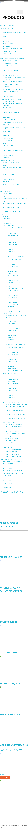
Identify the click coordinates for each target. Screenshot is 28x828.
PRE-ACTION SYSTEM (5, 191)
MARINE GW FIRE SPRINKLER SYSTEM (9, 486)
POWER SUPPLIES (7, 447)
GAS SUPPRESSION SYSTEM (7, 160)
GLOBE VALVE (6, 143)
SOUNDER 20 (11, 278)
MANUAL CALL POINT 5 (13, 240)
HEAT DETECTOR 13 (13, 262)
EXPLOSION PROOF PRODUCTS (10, 438)
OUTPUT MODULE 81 (13, 393)
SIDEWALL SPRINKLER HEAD (10, 65)
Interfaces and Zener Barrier (12, 445)
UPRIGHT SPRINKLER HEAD (10, 60)
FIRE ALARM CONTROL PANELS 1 (15, 231)
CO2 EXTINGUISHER (8, 169)
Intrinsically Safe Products (12, 442)
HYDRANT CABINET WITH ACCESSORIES (13, 48)
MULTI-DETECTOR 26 (13, 295)
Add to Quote (5, 777)
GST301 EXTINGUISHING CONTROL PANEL (16, 404)
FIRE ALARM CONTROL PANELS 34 (16, 319)
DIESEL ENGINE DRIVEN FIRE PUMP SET (13, 470)
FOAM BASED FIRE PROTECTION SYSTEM (10, 99)
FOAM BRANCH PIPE (8, 124)
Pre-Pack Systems (7, 193)
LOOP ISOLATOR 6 (12, 242)
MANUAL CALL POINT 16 (14, 269)
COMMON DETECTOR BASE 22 (15, 282)
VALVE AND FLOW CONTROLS (7, 134)
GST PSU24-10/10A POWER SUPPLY (14, 451)
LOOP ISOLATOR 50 (12, 359)
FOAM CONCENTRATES (9, 101)
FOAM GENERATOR (8, 131)
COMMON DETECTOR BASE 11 (15, 254)
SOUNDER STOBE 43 (13, 339)
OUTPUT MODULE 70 (13, 363)
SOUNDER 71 (11, 366)
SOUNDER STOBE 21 (13, 280)
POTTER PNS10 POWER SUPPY (13, 454)
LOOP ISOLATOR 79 (12, 388)
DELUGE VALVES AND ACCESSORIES (12, 189)
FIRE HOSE (5, 36)
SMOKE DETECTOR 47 (13, 352)
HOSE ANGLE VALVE (8, 44)
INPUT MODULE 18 (12, 273)
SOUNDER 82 (11, 395)
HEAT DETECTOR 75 (13, 379)
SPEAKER (5, 221)
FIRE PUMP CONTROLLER (9, 478)
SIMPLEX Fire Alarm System (10, 314)
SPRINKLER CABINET (8, 96)
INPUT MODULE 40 (12, 333)
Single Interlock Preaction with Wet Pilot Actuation (15, 201)
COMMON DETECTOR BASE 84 (15, 400)
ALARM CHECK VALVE (8, 145)
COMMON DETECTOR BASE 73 (15, 370)
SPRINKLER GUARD (7, 94)
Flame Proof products (11, 440)
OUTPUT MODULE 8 (13, 247)
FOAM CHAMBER (7, 117)
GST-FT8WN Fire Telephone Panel (14, 424)
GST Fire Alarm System (8, 225)
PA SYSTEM (3, 214)
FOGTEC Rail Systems (8, 463)
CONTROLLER (6, 218)
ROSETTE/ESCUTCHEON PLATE (10, 91)
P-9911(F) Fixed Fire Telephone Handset (15, 429)
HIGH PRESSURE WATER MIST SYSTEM (12, 461)
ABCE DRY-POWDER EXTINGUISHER (12, 167)
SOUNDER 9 (11, 249)
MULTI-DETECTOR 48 (13, 354)
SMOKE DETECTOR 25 (13, 293)
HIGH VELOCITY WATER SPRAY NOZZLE (13, 82)
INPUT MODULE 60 (12, 361)
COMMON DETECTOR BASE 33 (15, 311)
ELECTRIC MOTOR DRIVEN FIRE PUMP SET (13, 473)
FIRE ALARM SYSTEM (5, 223)
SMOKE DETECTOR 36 (13, 323)
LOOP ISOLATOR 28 (12, 300)
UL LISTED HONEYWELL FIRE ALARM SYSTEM (17, 375)
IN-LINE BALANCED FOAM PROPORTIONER (13, 122)
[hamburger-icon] (26, 11)
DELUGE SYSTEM (4, 187)
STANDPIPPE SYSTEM (8, 56)
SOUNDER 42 (11, 337)
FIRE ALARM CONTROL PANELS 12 (16, 259)
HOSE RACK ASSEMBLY (8, 46)
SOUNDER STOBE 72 (13, 368)
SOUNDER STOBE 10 (13, 251)
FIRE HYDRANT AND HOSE (6, 28)
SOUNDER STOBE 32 (13, 309)
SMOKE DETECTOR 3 (13, 235)
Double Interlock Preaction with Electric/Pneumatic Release (11, 208)
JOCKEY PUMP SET (7, 475)
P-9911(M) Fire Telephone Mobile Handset (16, 433)
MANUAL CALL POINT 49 (14, 357)
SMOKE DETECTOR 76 (13, 381)
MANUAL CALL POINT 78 (14, 386)
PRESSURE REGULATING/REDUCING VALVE (13, 150)
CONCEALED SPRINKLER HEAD (10, 70)
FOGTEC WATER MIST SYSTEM (8, 459)
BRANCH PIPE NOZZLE (8, 30)
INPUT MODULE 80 (12, 390)
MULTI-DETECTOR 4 (13, 237)
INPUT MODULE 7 (12, 244)
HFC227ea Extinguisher (9, 182)
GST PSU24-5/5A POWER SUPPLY (14, 449)
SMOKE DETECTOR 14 (13, 264)
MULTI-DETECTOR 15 (13, 266)
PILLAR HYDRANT (7, 53)
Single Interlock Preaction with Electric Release (14, 196)
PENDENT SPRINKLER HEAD (10, 63)
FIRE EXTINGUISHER (5, 165)
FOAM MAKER (6, 115)
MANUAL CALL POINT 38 (14, 328)
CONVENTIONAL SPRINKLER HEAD (11, 68)
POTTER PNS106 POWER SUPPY (14, 456)
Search (2, 12)
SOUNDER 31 (11, 306)
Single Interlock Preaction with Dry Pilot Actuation (15, 198)
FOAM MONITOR (7, 107)
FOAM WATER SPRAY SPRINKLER (11, 84)
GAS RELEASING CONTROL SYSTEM (12, 402)
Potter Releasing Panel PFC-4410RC (12, 211)
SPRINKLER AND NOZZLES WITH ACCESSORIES (12, 59)
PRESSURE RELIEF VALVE (9, 148)
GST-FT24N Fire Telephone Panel (14, 426)
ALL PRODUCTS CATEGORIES (7, 25)
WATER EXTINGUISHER (8, 174)
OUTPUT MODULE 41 (13, 335)
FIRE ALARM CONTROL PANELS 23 (16, 288)
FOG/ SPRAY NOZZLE (8, 41)
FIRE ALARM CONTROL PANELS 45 (16, 347)
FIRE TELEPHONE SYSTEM (9, 422)
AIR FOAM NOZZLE (7, 86)
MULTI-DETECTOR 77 (13, 383)
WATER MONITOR (7, 110)
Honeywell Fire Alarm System (10, 373)
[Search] (20, 12)
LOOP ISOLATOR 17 (12, 271)
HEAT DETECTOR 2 (12, 233)
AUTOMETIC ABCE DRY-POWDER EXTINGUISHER (15, 177)
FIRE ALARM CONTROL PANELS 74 (16, 377)
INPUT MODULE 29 (12, 302)
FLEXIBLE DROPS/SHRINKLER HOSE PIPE (13, 89)
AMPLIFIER (5, 216)
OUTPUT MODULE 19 (13, 275)
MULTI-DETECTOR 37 (13, 326)
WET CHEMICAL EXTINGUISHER (11, 184)
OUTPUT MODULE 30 (13, 304)
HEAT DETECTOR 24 (13, 290)
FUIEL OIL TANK (7, 480)
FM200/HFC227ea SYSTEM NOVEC (11, 162)
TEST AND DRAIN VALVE (9, 155)
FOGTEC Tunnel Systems (9, 466)
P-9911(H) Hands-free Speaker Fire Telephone (17, 436)
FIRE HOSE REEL (7, 39)
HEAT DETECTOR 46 (13, 350)
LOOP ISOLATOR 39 (12, 330)
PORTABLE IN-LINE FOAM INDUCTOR (12, 112)
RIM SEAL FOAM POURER (9, 120)
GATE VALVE (6, 136)
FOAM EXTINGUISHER (8, 172)
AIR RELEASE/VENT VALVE (9, 153)
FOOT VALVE (6, 158)
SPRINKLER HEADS (7, 488)
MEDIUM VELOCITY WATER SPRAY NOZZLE (13, 75)
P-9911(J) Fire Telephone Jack (13, 431)
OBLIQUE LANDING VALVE (9, 51)
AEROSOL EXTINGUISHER (9, 179)
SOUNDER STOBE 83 (13, 397)
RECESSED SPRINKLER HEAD (10, 73)
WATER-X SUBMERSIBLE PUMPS (8, 483)
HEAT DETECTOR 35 (13, 321)
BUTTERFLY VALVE (7, 141)
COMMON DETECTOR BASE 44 (15, 342)
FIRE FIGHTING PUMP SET (6, 468)
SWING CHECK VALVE (8, 138)
